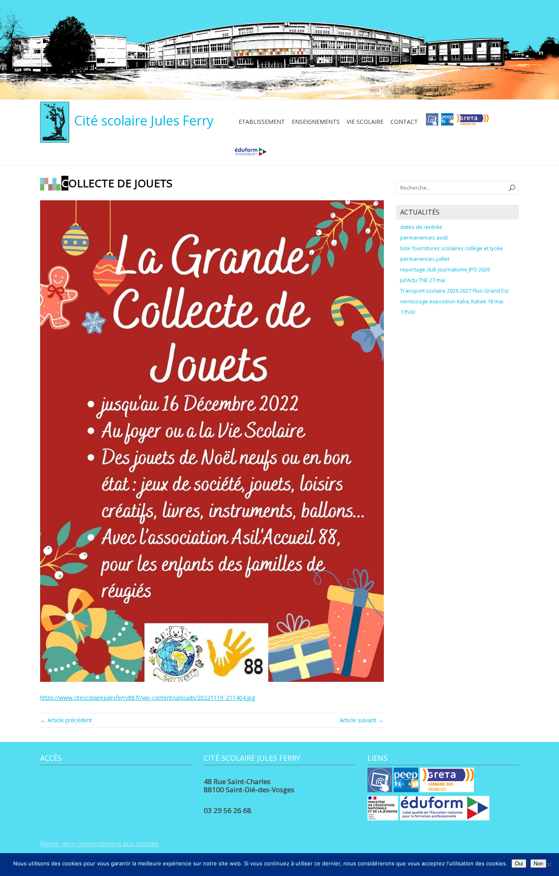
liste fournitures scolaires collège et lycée (451, 248)
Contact (404, 121)
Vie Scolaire (365, 121)
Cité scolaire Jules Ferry (144, 120)
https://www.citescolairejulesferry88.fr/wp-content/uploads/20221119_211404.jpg (147, 697)
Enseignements (316, 121)
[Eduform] (250, 154)
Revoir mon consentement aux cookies (99, 843)
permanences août (424, 237)
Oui (519, 863)
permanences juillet (424, 258)
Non (538, 863)
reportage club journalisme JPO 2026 (445, 269)
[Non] (549, 864)
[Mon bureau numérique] (432, 122)
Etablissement (262, 121)
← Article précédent (66, 720)
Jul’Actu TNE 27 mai (422, 280)
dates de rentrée (421, 227)
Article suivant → (362, 720)
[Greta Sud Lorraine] (472, 122)
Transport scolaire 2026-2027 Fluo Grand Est (454, 290)
